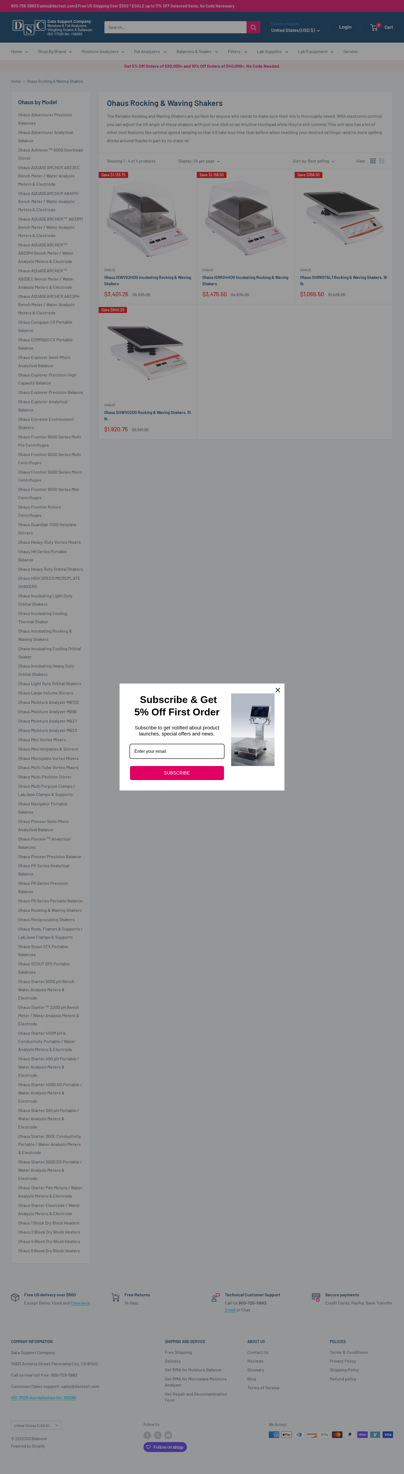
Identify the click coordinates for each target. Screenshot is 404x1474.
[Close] (277, 690)
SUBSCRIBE (177, 773)
